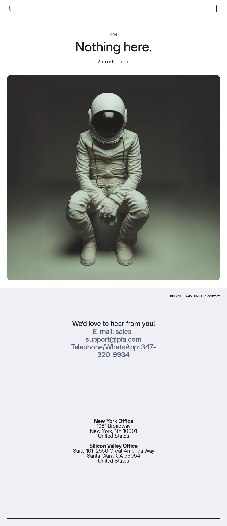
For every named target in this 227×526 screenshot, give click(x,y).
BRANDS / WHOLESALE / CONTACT (195, 296)
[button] (216, 8)
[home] (9, 9)
